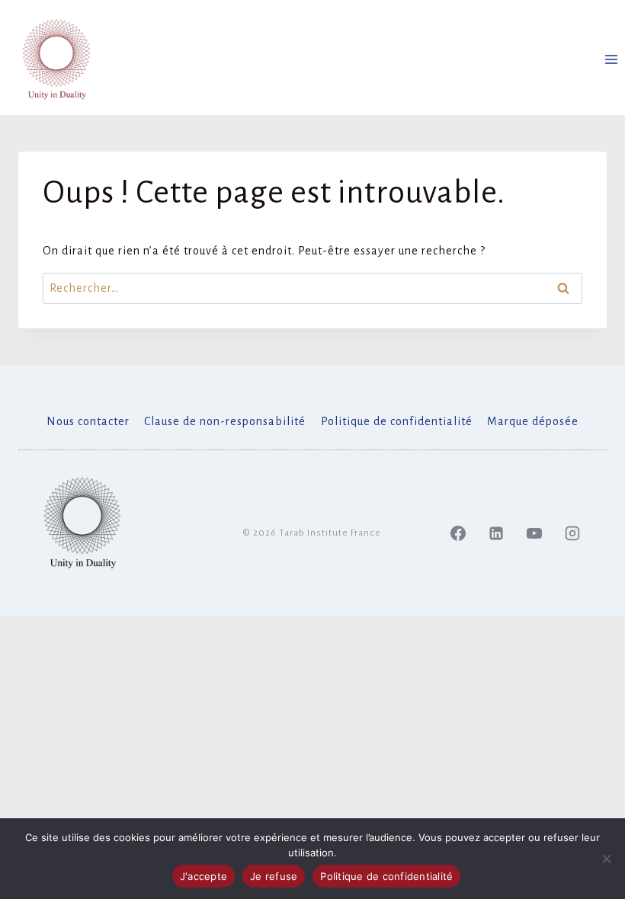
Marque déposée (533, 421)
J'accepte (203, 876)
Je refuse (273, 876)
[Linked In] (496, 533)
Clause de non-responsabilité (225, 421)
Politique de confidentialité (397, 421)
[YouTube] (534, 533)
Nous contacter (88, 421)
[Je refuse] (606, 858)
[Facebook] (458, 533)
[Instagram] (572, 533)
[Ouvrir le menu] (611, 59)
